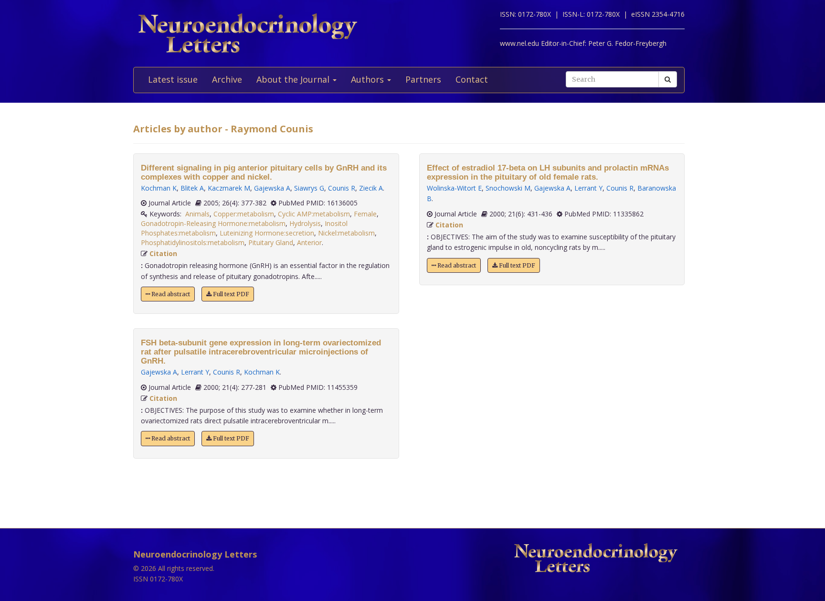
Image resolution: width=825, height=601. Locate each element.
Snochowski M (508, 188)
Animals (197, 213)
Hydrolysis (305, 223)
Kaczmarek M (229, 188)
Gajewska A (272, 188)
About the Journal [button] (294, 79)
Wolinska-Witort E (454, 188)
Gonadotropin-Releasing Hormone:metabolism (213, 223)
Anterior (309, 242)
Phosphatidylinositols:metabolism (192, 242)
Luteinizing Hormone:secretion (267, 232)
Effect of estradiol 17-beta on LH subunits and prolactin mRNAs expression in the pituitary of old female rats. (548, 172)
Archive (227, 79)
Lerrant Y (195, 371)
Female (365, 213)
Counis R (341, 188)
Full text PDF (230, 294)
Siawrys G (309, 188)
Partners (423, 79)
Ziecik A (371, 188)
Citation (163, 253)
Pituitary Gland (270, 242)
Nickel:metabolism (346, 232)
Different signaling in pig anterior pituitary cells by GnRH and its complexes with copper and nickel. (264, 172)
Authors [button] (368, 79)
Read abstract (170, 294)
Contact (471, 79)
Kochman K (159, 188)
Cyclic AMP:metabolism (314, 213)
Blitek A (192, 188)
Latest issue (173, 79)
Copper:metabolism (243, 213)
